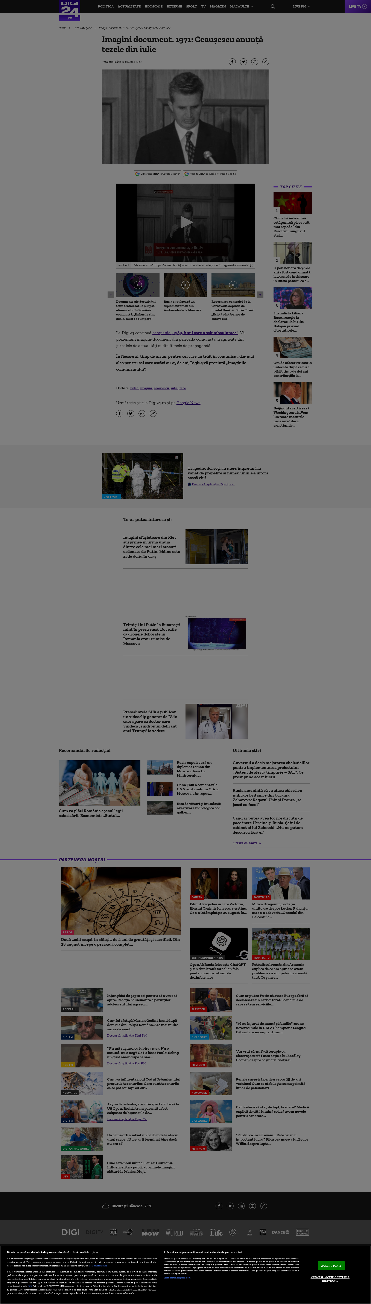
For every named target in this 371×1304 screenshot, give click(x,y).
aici (30, 1285)
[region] (185, 1275)
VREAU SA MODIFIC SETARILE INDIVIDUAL (330, 1279)
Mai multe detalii (98, 1265)
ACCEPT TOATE (331, 1266)
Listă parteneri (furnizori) (177, 1277)
